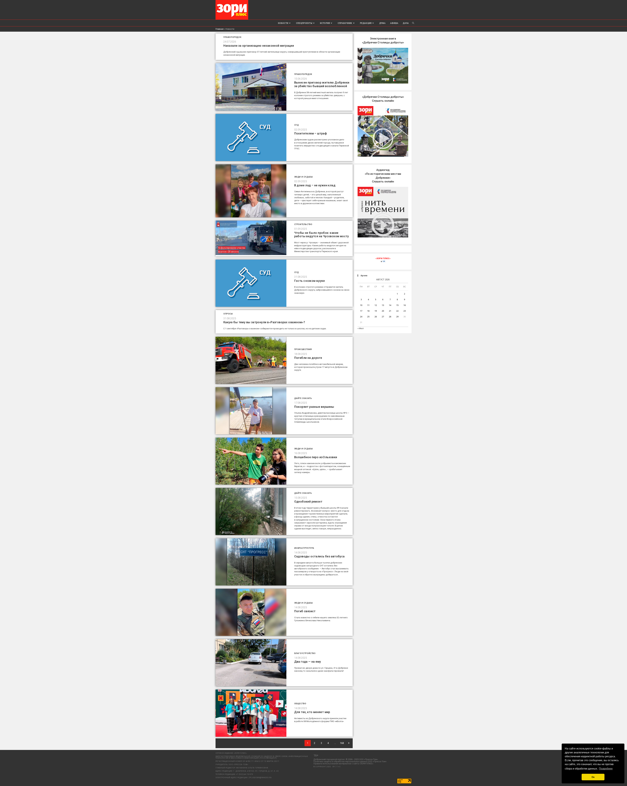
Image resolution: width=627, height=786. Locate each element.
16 (404, 305)
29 (397, 316)
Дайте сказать (303, 398)
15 (397, 305)
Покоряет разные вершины (314, 406)
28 (390, 316)
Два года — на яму (307, 661)
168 (342, 743)
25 (368, 316)
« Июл (361, 328)
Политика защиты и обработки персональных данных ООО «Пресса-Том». (350, 761)
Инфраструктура (304, 548)
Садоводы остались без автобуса (319, 556)
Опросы (228, 314)
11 (368, 305)
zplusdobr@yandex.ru (260, 777)
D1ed (337, 766)
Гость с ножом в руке (309, 280)
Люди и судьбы (303, 177)
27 (383, 316)
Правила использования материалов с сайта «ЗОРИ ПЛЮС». (344, 763)
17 (361, 311)
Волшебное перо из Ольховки (315, 457)
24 (361, 316)
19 (376, 311)
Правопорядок (232, 37)
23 (404, 311)
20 (383, 311)
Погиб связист (305, 611)
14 (390, 305)
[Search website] (413, 23)
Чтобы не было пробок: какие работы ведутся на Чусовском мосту (321, 234)
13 (383, 305)
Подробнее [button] (606, 768)
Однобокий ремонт (308, 501)
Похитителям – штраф (310, 133)
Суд (296, 125)
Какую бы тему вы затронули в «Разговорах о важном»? (264, 322)
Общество (300, 703)
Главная (220, 29)
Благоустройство (305, 653)
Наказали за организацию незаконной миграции (258, 45)
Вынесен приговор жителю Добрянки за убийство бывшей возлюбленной (321, 84)
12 (376, 305)
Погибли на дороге (308, 357)
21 (390, 311)
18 (368, 311)
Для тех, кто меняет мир (312, 712)
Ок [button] (593, 777)
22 (397, 311)
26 (376, 316)
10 (361, 305)
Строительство (303, 224)
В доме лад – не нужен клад (314, 185)
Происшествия (303, 349)
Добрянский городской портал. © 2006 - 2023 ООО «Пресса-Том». (346, 759)
